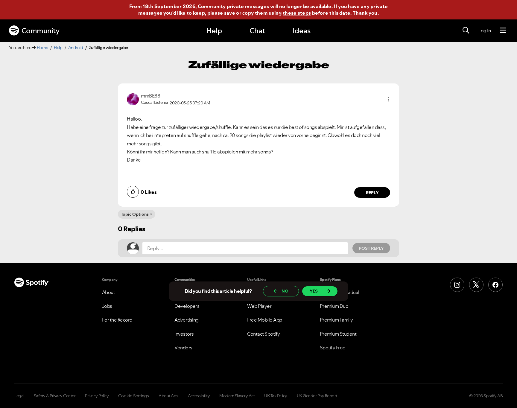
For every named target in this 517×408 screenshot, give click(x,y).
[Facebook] (495, 285)
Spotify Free (333, 347)
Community (41, 31)
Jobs (107, 306)
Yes (314, 291)
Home (42, 48)
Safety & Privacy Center (55, 395)
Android (75, 48)
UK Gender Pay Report (317, 395)
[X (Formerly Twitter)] (476, 285)
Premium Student (338, 334)
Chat (257, 31)
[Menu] (503, 30)
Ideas (302, 31)
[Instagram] (457, 285)
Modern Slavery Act (237, 395)
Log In (484, 30)
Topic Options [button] (135, 214)
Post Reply (371, 248)
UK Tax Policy (275, 395)
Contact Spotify (263, 334)
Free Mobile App (264, 319)
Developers (186, 306)
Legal (19, 395)
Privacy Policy (97, 395)
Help (214, 31)
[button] (388, 99)
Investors (184, 334)
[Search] (466, 30)
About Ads (168, 395)
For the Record (117, 319)
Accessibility (199, 395)
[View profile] (133, 98)
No (285, 291)
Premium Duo (334, 306)
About (108, 292)
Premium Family (336, 319)
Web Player (259, 306)
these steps (297, 13)
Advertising (186, 319)
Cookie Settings (133, 395)
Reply (372, 193)
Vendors (183, 347)
